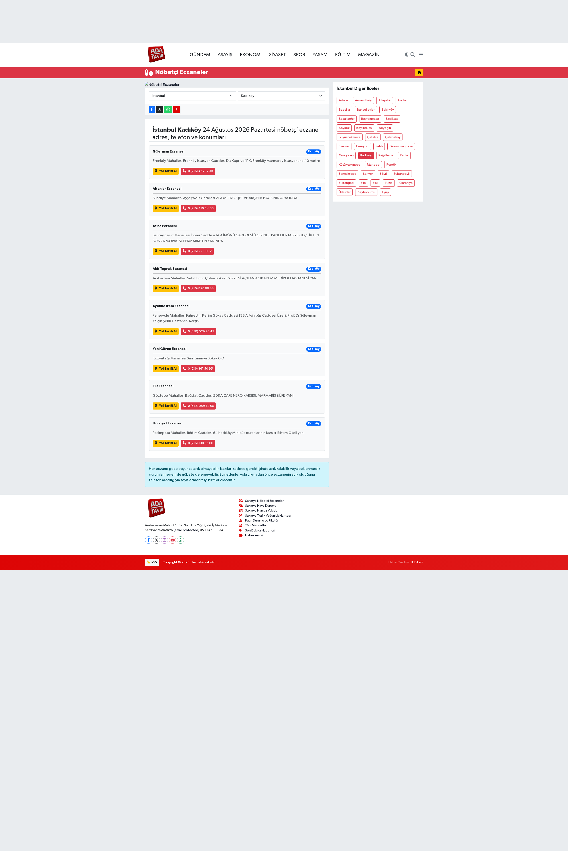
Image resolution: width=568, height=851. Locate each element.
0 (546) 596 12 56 (201, 406)
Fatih (379, 146)
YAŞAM (320, 54)
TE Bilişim (416, 562)
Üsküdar (345, 192)
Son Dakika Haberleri (260, 530)
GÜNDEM (200, 54)
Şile (363, 182)
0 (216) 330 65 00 (200, 443)
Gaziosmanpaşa (401, 146)
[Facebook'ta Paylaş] (152, 109)
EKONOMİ (251, 54)
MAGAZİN (369, 54)
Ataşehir (385, 100)
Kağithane (386, 155)
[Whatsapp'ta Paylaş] (168, 109)
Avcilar (402, 100)
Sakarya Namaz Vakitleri (262, 510)
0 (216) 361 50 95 (200, 368)
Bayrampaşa (370, 118)
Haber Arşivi (254, 535)
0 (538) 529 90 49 (201, 331)
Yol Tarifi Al (168, 171)
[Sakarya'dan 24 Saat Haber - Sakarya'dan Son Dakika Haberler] (156, 55)
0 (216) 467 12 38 (200, 171)
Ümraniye (406, 182)
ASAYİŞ (225, 54)
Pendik (391, 164)
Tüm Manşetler (256, 525)
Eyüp (385, 192)
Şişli (375, 182)
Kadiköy (366, 155)
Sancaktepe (347, 173)
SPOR (299, 54)
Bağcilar (344, 109)
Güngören (346, 155)
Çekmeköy (392, 137)
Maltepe (373, 164)
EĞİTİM (343, 54)
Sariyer (368, 173)
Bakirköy (388, 109)
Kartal (404, 155)
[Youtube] (172, 540)
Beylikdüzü (364, 127)
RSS (154, 562)
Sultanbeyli (402, 173)
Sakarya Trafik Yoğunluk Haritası (268, 515)
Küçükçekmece (349, 164)
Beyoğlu (385, 127)
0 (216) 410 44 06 (201, 208)
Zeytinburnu (366, 192)
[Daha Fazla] (176, 109)
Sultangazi (346, 182)
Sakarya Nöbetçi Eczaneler (264, 500)
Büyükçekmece (350, 137)
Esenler (344, 146)
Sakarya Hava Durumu (260, 505)
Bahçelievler (366, 109)
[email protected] (186, 530)
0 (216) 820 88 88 (201, 288)
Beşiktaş (392, 118)
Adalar (343, 100)
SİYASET (277, 54)
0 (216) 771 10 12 (200, 251)
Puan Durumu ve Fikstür (261, 520)
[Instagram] (164, 540)
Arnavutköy (363, 100)
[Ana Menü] (421, 55)
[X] (156, 540)
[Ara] (412, 55)
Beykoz (344, 127)
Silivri (383, 173)
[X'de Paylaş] (159, 109)
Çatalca (372, 137)
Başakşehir (347, 118)
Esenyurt (362, 146)
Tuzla (388, 182)
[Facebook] (148, 540)
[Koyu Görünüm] (407, 55)
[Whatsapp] (180, 540)
